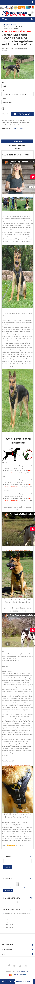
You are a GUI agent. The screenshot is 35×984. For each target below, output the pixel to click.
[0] (29, 15)
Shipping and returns (17, 145)
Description (17, 141)
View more (8, 890)
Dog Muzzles (9, 925)
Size (2, 90)
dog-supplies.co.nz (23, 971)
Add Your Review (19, 128)
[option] (17, 67)
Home (4, 24)
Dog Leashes (9, 927)
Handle (4, 98)
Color (3, 82)
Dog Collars (8, 919)
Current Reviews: (6, 128)
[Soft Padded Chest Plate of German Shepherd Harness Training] (17, 789)
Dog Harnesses (9, 922)
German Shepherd (11, 24)
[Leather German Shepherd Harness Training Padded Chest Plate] (17, 574)
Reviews (17, 149)
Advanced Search (8, 871)
